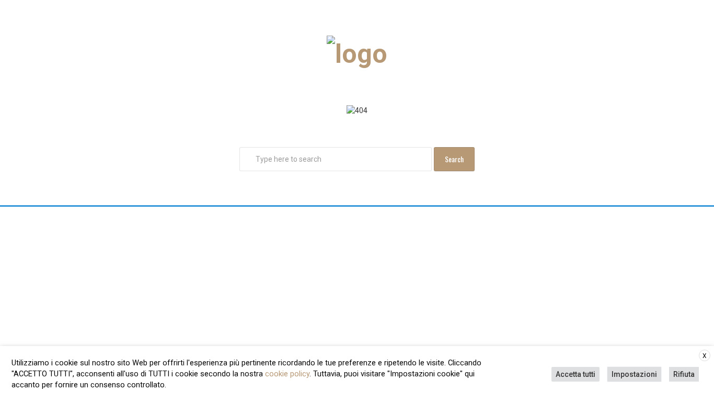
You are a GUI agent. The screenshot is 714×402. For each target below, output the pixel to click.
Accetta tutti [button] (575, 374)
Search (454, 158)
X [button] (705, 356)
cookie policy (287, 373)
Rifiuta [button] (684, 374)
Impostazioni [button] (634, 374)
